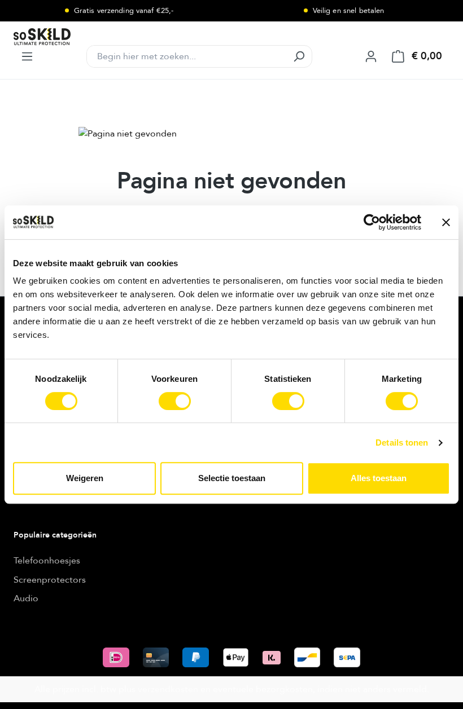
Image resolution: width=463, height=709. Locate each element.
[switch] (175, 401)
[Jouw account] (371, 56)
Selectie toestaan (231, 478)
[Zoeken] (299, 56)
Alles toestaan (379, 478)
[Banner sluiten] (446, 222)
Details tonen (401, 442)
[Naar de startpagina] (70, 36)
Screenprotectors (50, 580)
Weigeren (84, 478)
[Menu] (27, 56)
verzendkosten (168, 689)
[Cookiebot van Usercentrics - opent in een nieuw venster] (371, 222)
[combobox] (186, 56)
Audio (26, 598)
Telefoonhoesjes (47, 560)
